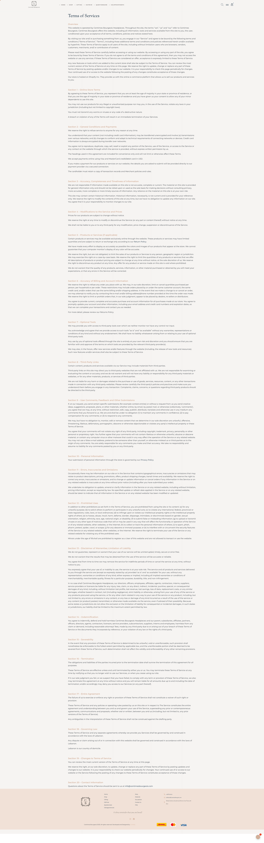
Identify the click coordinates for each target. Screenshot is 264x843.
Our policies (138, 799)
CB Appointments (117, 5)
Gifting (79, 5)
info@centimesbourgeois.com (139, 786)
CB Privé (89, 5)
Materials (137, 797)
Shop (71, 5)
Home (63, 5)
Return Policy (140, 242)
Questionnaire (101, 5)
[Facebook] (134, 819)
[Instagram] (130, 819)
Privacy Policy (147, 460)
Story (136, 794)
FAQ (136, 805)
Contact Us (138, 802)
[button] (227, 5)
